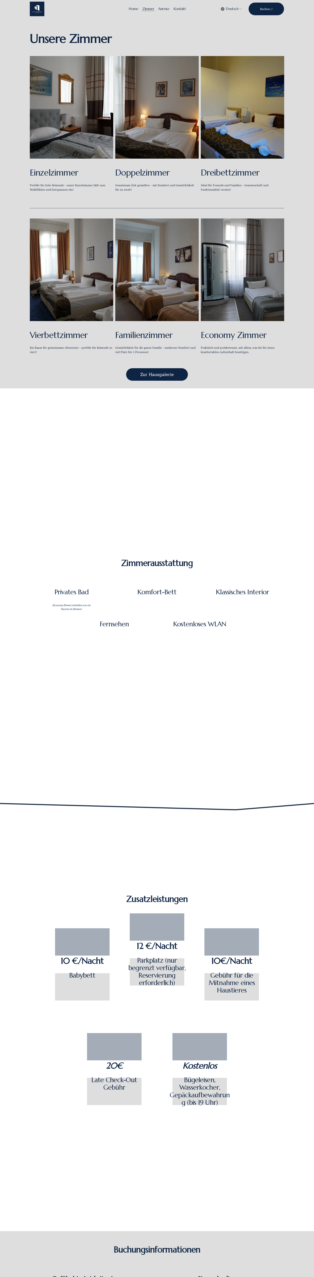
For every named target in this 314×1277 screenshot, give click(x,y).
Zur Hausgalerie (157, 374)
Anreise (163, 9)
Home (133, 9)
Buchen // (266, 9)
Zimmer (148, 9)
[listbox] (231, 8)
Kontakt (180, 9)
